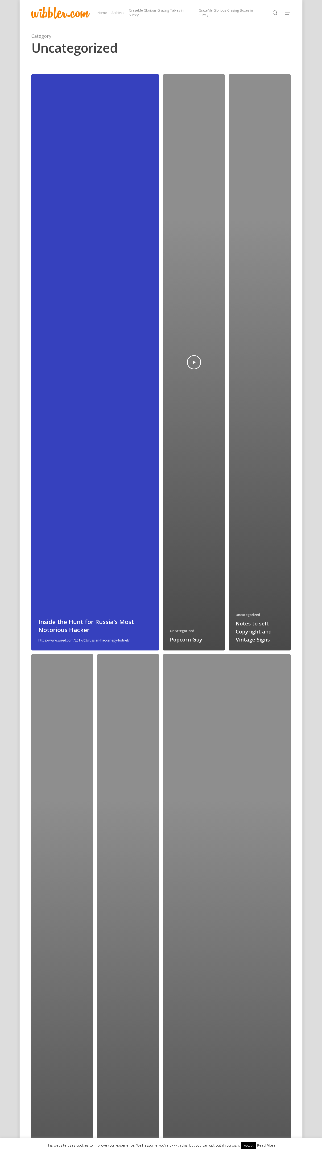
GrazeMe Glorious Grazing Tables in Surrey (156, 12)
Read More (266, 1145)
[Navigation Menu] (288, 12)
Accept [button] (248, 1145)
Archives (117, 12)
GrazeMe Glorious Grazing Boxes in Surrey (226, 12)
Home (102, 12)
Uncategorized (182, 631)
